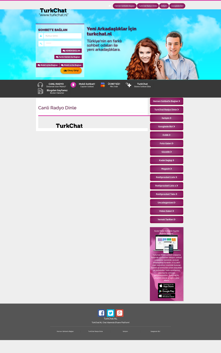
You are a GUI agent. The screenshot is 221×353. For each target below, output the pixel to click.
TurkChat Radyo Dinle (148, 6)
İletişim (164, 6)
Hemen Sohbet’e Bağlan (125, 6)
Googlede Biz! (177, 6)
